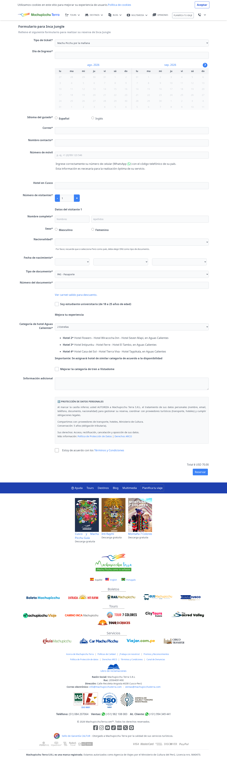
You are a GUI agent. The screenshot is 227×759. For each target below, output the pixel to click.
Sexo (49, 228)
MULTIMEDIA (137, 15)
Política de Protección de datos (84, 659)
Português (131, 579)
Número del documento (36, 282)
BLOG (115, 15)
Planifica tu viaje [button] (152, 488)
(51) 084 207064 (78, 714)
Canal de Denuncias (156, 659)
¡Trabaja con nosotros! (129, 654)
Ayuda (79, 488)
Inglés (99, 118)
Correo (48, 128)
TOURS (73, 15)
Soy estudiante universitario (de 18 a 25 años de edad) (95, 304)
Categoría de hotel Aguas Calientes (36, 326)
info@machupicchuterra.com (105, 686)
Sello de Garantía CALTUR (76, 735)
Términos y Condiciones (109, 450)
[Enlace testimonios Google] (131, 728)
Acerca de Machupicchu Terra (80, 654)
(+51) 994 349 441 (160, 714)
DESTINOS (95, 15)
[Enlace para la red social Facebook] (95, 728)
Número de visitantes (38, 195)
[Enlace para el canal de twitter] (126, 728)
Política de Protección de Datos (95, 436)
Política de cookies (119, 5)
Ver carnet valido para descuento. (76, 295)
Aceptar (202, 5)
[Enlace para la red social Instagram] (101, 728)
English (113, 579)
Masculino (66, 230)
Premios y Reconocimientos (156, 654)
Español (64, 118)
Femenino (102, 230)
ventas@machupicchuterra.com (143, 686)
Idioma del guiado (40, 117)
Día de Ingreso (42, 51)
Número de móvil (41, 152)
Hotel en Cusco (43, 183)
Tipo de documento (39, 271)
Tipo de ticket (43, 40)
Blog (115, 488)
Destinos (103, 488)
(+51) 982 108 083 (116, 714)
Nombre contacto (40, 140)
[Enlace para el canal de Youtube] (108, 728)
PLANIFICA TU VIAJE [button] (183, 15)
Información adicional (38, 378)
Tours (90, 488)
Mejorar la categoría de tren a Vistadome (87, 369)
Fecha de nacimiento (38, 257)
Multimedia (129, 488)
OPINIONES (162, 15)
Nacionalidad (43, 239)
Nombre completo (40, 216)
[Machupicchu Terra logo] (38, 15)
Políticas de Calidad (106, 654)
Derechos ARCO (123, 436)
